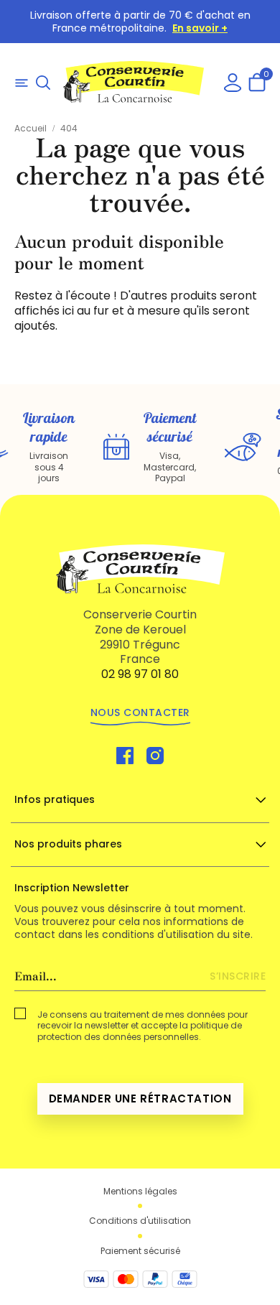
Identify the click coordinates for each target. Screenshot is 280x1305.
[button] (43, 82)
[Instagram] (155, 754)
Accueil (31, 128)
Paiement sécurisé (140, 1251)
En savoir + (200, 28)
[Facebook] (125, 754)
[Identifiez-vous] (232, 81)
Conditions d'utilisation (140, 1221)
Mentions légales (140, 1191)
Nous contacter (140, 712)
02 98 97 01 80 (140, 674)
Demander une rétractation (140, 1098)
